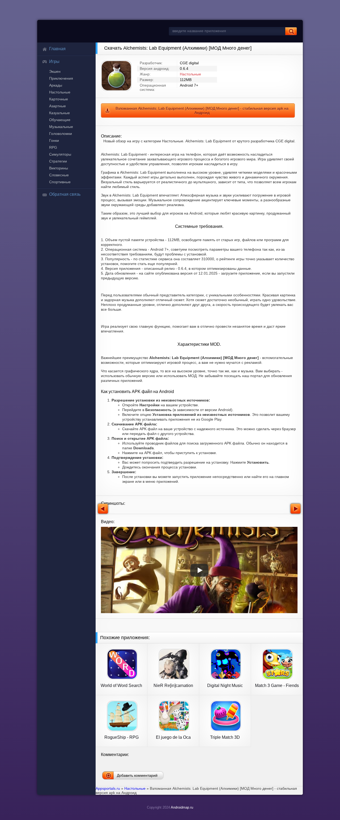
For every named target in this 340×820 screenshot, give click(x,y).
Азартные (57, 106)
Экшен (55, 71)
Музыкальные (61, 127)
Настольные (59, 92)
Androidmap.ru (182, 807)
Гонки (54, 140)
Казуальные (59, 113)
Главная (57, 48)
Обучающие (59, 120)
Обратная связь (64, 194)
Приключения (61, 78)
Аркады (55, 85)
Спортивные (60, 182)
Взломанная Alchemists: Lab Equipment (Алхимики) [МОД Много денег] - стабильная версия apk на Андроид (202, 110)
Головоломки (60, 133)
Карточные (58, 99)
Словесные (59, 175)
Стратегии (58, 161)
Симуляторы (60, 154)
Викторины (58, 168)
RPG (53, 147)
